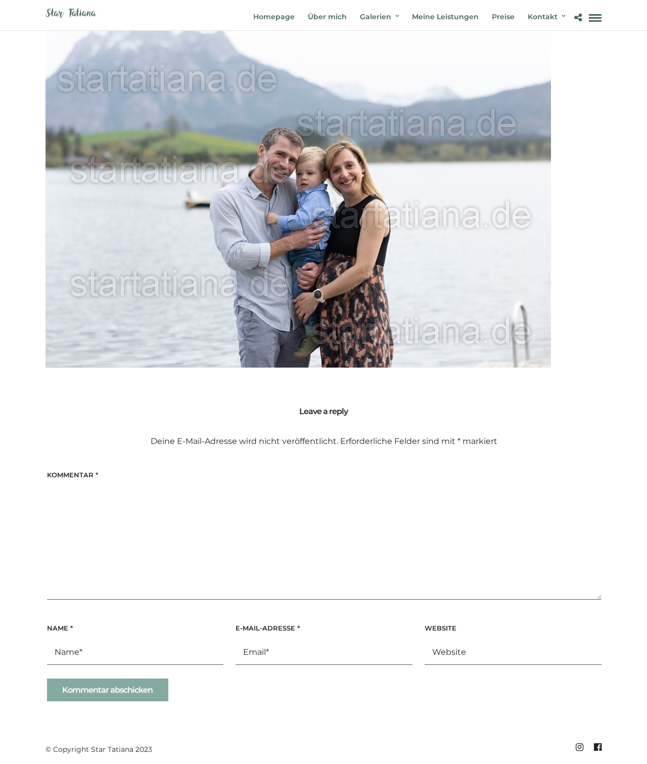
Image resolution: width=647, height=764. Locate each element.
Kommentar (72, 475)
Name (60, 628)
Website (440, 628)
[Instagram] (579, 747)
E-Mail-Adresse (268, 628)
